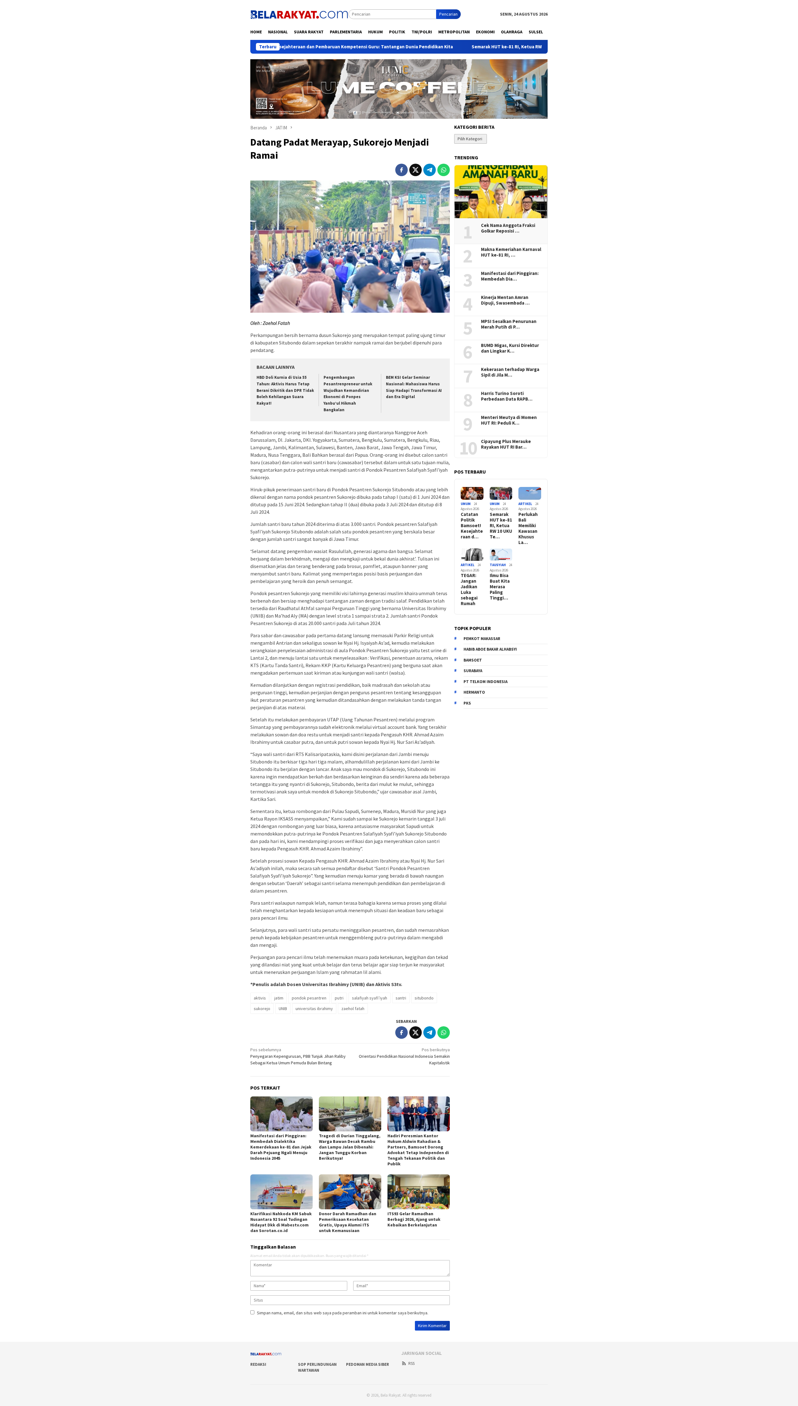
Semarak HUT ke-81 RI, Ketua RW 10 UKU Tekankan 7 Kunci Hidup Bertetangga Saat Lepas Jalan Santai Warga (526, 47)
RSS (411, 1363)
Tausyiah (498, 565)
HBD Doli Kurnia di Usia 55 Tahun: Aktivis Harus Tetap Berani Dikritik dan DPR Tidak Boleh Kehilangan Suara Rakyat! (285, 390)
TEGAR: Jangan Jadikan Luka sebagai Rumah (469, 590)
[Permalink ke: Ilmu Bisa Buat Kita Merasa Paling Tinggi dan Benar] (501, 554)
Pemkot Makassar (482, 638)
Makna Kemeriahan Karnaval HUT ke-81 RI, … (511, 252)
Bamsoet (473, 660)
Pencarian (448, 14)
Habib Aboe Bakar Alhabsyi (490, 649)
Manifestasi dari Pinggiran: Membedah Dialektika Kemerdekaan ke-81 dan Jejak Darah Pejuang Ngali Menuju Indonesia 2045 (280, 1147)
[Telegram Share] (429, 170)
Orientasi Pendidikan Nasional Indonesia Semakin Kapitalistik (404, 1056)
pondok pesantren (309, 998)
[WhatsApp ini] (443, 170)
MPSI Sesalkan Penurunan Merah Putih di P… (508, 324)
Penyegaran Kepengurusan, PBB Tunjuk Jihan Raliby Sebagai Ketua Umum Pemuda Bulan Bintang (298, 1056)
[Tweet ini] (415, 170)
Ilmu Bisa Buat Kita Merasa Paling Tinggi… (500, 587)
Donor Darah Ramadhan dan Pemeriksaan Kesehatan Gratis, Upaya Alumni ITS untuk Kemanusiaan (347, 1222)
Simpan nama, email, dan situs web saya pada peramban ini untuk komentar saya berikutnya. (342, 1313)
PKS (467, 703)
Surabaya (473, 671)
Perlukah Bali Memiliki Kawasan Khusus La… (528, 528)
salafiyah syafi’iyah (369, 998)
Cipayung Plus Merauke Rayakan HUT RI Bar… (506, 444)
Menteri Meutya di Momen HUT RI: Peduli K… (509, 420)
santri (401, 998)
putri (339, 998)
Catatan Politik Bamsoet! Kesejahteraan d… (472, 526)
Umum (466, 504)
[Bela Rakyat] (299, 14)
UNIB (283, 1008)
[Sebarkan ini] (401, 170)
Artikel (525, 504)
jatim (278, 998)
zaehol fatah (352, 1008)
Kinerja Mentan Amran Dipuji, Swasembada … (505, 300)
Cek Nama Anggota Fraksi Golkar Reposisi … (508, 228)
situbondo (424, 998)
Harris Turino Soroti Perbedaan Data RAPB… (506, 396)
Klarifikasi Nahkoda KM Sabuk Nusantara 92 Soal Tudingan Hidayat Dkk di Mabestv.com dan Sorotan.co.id (281, 1222)
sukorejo (262, 1008)
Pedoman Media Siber (367, 1364)
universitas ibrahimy (314, 1008)
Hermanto (474, 692)
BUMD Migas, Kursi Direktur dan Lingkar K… (510, 348)
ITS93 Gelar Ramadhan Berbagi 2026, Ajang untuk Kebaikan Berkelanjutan (413, 1219)
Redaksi (258, 1364)
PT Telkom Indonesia (485, 681)
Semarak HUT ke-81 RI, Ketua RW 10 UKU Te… (501, 526)
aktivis (260, 998)
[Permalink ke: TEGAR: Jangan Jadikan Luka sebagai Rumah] (472, 554)
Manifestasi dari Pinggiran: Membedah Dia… (510, 276)
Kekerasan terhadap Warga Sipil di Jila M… (510, 372)
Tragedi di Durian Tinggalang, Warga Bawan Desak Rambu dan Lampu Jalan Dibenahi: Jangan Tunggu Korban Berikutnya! (349, 1147)
